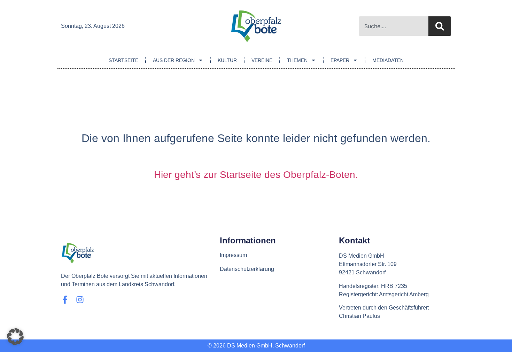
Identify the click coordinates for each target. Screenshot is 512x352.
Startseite (123, 60)
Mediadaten (388, 60)
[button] (15, 336)
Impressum (233, 255)
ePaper (340, 60)
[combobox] (393, 26)
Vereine (261, 60)
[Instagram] (80, 300)
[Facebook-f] (65, 300)
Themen (297, 60)
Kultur (227, 60)
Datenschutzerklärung (247, 269)
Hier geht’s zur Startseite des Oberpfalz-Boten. (256, 174)
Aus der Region (174, 60)
